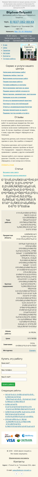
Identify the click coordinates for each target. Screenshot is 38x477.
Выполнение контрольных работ (15, 78)
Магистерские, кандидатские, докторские (19, 94)
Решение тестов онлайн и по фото (16, 113)
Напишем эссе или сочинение (14, 97)
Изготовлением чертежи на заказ (16, 88)
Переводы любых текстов (13, 75)
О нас (5, 45)
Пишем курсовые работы (13, 82)
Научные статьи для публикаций (15, 104)
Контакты (6, 56)
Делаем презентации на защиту (15, 110)
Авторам (6, 53)
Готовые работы (9, 59)
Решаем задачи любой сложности (16, 91)
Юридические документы (19, 458)
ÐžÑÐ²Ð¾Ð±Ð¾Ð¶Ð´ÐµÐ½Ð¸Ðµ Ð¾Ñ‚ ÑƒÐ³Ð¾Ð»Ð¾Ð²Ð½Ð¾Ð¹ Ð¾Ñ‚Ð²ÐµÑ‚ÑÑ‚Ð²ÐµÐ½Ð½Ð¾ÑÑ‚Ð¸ (20, 414)
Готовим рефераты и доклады (14, 85)
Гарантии (6, 50)
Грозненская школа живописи (14, 175)
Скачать (32, 350)
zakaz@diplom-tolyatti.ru (21, 470)
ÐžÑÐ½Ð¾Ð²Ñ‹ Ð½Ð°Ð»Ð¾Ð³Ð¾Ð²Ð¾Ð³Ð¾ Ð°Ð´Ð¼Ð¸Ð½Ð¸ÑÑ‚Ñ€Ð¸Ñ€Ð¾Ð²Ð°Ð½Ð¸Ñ (20, 406)
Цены (5, 48)
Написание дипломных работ (14, 72)
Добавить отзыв (7, 165)
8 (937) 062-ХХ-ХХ (22, 22)
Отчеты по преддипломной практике (17, 100)
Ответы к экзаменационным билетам (17, 107)
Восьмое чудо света (11, 172)
